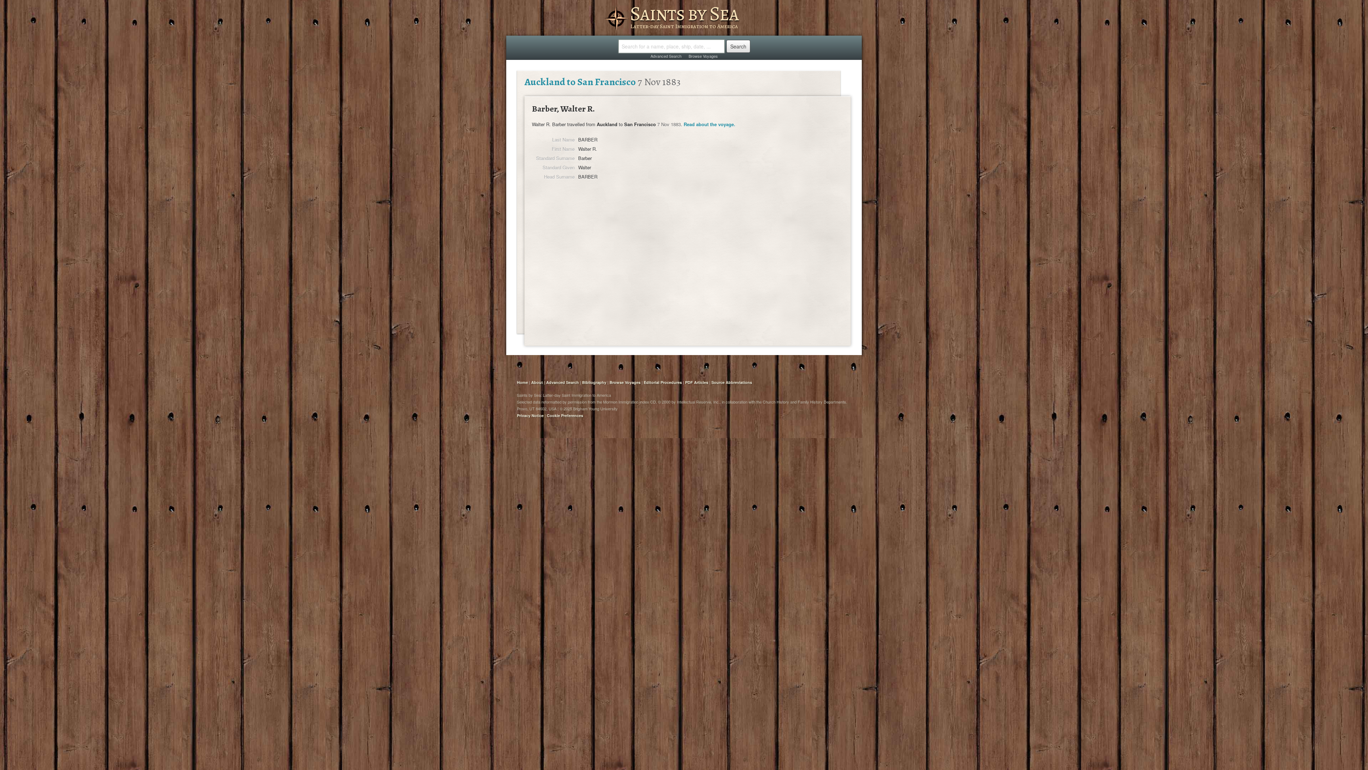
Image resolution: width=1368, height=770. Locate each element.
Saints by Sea (684, 13)
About (537, 382)
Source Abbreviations (731, 382)
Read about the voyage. (709, 124)
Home (522, 382)
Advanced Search (666, 56)
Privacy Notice (530, 415)
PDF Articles (696, 382)
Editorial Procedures (663, 382)
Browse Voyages (703, 56)
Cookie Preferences (565, 415)
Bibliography (594, 382)
